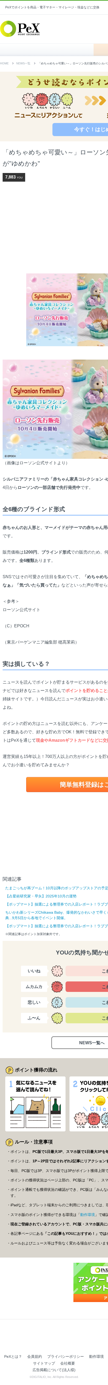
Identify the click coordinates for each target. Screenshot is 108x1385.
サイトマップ (44, 1363)
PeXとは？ (13, 1356)
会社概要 (67, 1363)
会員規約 (34, 1356)
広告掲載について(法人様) (54, 1370)
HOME (49, 50)
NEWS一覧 (23, 63)
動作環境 (87, 1215)
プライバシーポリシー (65, 1356)
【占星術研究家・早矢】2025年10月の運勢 (41, 896)
